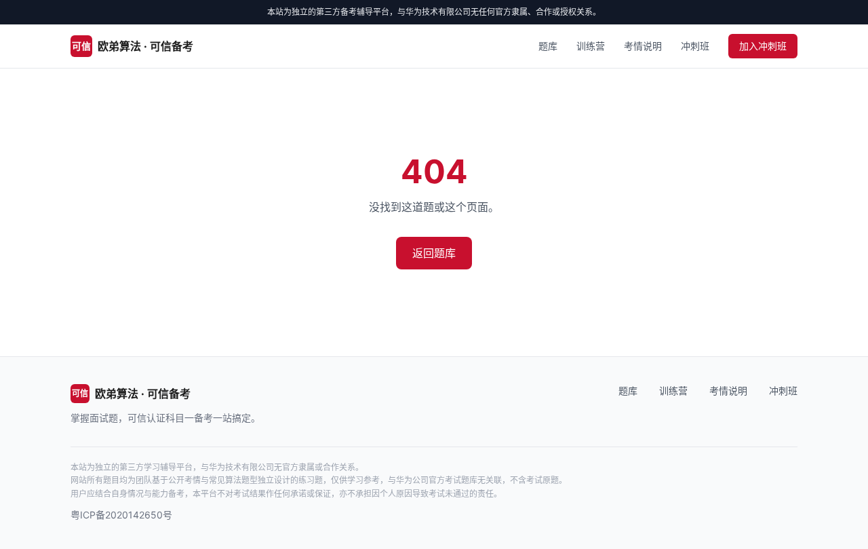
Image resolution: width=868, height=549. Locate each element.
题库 (547, 46)
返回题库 (434, 253)
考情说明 (643, 46)
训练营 (590, 46)
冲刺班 (695, 46)
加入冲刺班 (763, 46)
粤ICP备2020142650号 (121, 514)
